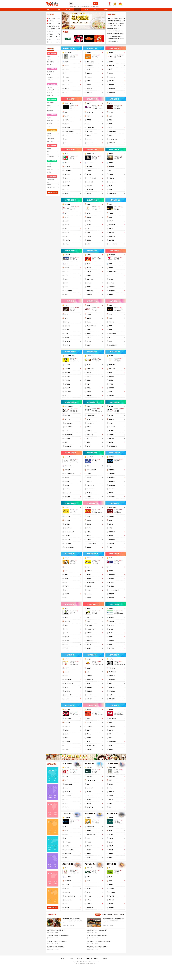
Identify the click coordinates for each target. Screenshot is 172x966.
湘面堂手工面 (52, 95)
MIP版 (95, 963)
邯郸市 (55, 797)
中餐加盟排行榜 (52, 99)
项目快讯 (106, 9)
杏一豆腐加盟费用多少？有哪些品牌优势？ (57, 941)
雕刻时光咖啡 (52, 169)
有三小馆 (52, 107)
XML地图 (82, 963)
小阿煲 (52, 74)
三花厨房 (52, 117)
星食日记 (52, 151)
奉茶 (50, 39)
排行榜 (77, 9)
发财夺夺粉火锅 (52, 71)
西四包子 (51, 42)
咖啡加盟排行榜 (52, 161)
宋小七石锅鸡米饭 (52, 141)
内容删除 (77, 963)
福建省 (50, 804)
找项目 (58, 9)
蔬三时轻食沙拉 (52, 156)
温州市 (49, 832)
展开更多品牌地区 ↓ (52, 907)
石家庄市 (50, 795)
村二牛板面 (52, 87)
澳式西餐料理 (52, 120)
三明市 (55, 814)
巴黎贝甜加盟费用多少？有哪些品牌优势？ (97, 930)
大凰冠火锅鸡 (52, 77)
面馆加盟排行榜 (52, 84)
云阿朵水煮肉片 (52, 138)
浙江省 (50, 822)
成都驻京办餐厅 (87, 6)
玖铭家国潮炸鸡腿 (52, 179)
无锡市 (55, 864)
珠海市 (55, 849)
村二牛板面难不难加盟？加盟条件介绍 (72, 918)
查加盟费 (68, 9)
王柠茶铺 (71, 6)
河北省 (50, 787)
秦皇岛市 (50, 797)
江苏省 (50, 856)
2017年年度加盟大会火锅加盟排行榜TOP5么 (115, 34)
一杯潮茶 (52, 56)
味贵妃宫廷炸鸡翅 (52, 187)
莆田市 (49, 814)
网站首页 (49, 9)
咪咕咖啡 (52, 166)
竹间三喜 (52, 126)
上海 (49, 778)
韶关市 (55, 847)
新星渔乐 (52, 105)
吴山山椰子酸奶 (52, 61)
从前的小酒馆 (51, 36)
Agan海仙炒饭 (52, 28)
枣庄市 (55, 883)
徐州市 (49, 866)
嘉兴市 (55, 832)
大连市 (55, 899)
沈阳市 (49, 899)
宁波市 (55, 830)
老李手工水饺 (76, 6)
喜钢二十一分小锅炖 (52, 102)
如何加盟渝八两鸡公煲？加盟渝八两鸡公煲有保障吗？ (113, 919)
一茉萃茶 (52, 59)
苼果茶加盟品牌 (52, 18)
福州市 (49, 812)
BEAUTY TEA (52, 64)
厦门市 (55, 812)
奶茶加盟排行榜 (52, 53)
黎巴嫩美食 (52, 123)
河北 (55, 780)
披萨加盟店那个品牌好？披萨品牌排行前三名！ (116, 24)
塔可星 (52, 182)
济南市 (49, 881)
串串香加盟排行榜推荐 (113, 41)
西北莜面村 (51, 31)
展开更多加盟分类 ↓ (52, 192)
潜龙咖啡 (52, 164)
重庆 (49, 780)
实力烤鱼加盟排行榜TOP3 (113, 28)
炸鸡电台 (52, 184)
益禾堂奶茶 (51, 20)
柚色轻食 (52, 148)
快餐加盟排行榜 (52, 130)
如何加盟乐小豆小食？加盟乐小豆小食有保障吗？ (99, 941)
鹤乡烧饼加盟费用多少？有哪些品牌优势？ (97, 946)
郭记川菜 (97, 6)
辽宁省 (50, 891)
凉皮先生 (51, 34)
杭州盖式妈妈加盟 (52, 26)
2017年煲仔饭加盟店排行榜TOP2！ (115, 31)
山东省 (50, 873)
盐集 (52, 154)
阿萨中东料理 (93, 6)
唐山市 (55, 795)
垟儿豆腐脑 (82, 6)
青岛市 (55, 881)
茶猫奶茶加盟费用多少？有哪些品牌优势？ (97, 935)
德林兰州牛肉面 (52, 89)
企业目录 (87, 9)
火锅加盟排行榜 (52, 68)
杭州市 (49, 830)
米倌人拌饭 (52, 136)
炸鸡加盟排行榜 (52, 176)
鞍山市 (49, 901)
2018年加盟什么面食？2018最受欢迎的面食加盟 (116, 21)
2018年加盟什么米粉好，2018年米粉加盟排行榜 (116, 18)
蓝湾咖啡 (52, 172)
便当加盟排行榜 (52, 145)
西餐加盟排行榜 (52, 114)
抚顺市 (55, 901)
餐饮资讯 (96, 958)
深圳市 (49, 849)
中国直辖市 (51, 770)
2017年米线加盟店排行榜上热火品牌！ (116, 38)
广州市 (49, 847)
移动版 (91, 963)
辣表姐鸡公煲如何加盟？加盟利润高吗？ (56, 930)
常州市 (55, 866)
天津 (55, 778)
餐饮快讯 (96, 9)
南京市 (49, 864)
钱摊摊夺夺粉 (52, 79)
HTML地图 (87, 963)
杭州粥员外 (51, 23)
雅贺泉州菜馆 (52, 110)
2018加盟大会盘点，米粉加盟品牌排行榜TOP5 (116, 26)
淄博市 (49, 883)
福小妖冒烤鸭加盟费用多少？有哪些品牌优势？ (58, 935)
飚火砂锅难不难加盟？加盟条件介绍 (55, 946)
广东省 (50, 839)
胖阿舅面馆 (52, 92)
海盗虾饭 (52, 133)
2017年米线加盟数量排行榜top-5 (115, 36)
